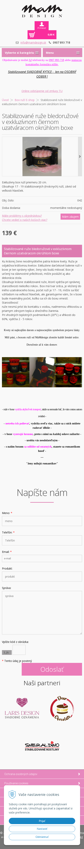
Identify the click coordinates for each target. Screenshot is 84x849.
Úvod (5, 100)
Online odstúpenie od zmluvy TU (42, 91)
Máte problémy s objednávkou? (22, 215)
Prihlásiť (42, 27)
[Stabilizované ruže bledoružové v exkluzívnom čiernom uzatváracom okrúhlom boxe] (42, 156)
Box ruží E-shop (25, 100)
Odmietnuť (42, 836)
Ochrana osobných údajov (20, 774)
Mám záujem (70, 216)
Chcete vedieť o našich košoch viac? (24, 220)
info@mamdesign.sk (33, 42)
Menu (50, 53)
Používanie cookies (16, 783)
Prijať (42, 821)
